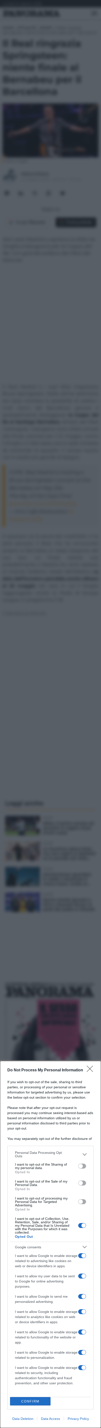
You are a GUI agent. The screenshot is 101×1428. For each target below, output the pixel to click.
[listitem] (50, 1154)
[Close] (91, 1070)
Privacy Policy (78, 1419)
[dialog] (50, 1244)
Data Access (50, 1419)
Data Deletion (22, 1419)
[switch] (82, 1166)
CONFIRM (30, 1401)
